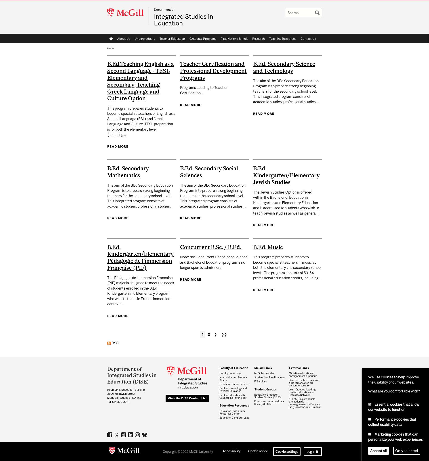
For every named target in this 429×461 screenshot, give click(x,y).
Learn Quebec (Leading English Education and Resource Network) (302, 392)
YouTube (124, 434)
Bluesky (145, 434)
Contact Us (308, 38)
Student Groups (265, 389)
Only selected (406, 451)
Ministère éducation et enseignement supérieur (303, 374)
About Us (123, 38)
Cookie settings (286, 451)
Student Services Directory (269, 377)
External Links (299, 367)
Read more (117, 146)
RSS (114, 343)
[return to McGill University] (124, 451)
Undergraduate (145, 38)
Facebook (110, 434)
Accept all (378, 451)
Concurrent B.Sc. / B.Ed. (210, 247)
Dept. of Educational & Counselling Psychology (232, 396)
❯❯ (224, 334)
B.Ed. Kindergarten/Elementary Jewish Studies (286, 175)
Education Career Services (234, 384)
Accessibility (231, 451)
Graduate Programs (202, 38)
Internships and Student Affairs (233, 379)
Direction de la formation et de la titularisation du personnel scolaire (304, 383)
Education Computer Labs (234, 417)
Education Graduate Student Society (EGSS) (268, 396)
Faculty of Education (233, 367)
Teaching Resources (282, 38)
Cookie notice (258, 451)
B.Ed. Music (268, 247)
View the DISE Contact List (187, 398)
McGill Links (263, 367)
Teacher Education (172, 38)
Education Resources (234, 405)
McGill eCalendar (264, 373)
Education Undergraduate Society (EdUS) (269, 402)
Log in (311, 451)
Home (111, 38)
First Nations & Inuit (234, 38)
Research (258, 38)
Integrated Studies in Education (183, 20)
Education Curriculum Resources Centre (232, 412)
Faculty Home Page (230, 373)
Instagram (138, 434)
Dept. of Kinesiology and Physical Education (233, 389)
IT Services (260, 381)
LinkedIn (131, 434)
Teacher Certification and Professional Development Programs (213, 71)
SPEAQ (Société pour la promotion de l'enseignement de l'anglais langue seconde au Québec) (305, 403)
